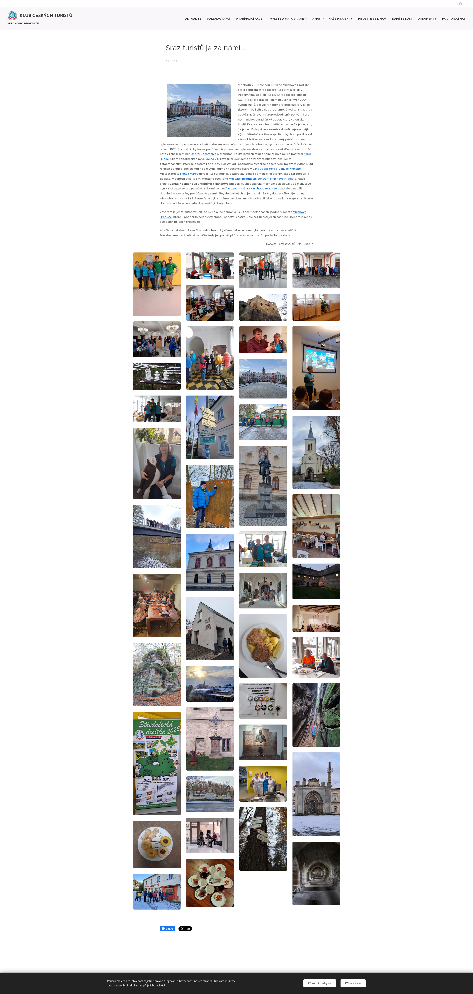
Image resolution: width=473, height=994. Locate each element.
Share (169, 928)
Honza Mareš (189, 173)
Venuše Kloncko (289, 168)
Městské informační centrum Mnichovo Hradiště (262, 178)
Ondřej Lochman (202, 154)
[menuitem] (194, 18)
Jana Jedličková (264, 168)
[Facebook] (460, 4)
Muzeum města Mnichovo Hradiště (252, 188)
